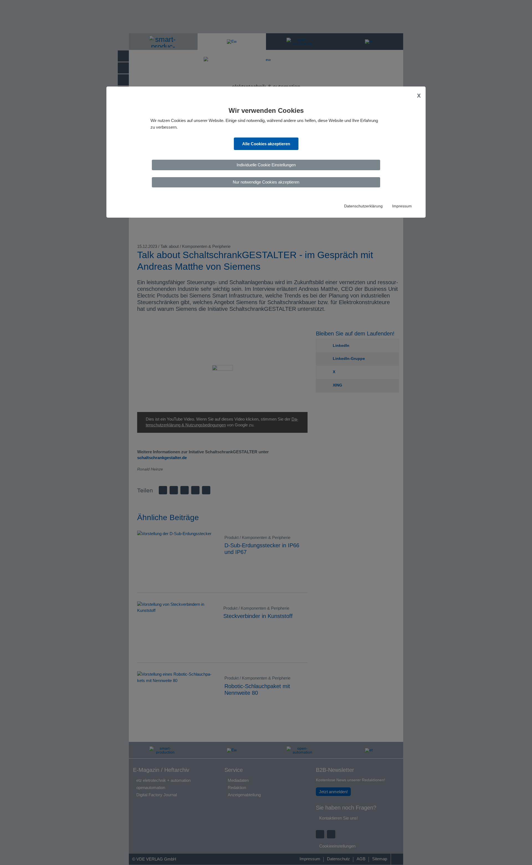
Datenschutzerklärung (363, 206)
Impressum (402, 206)
